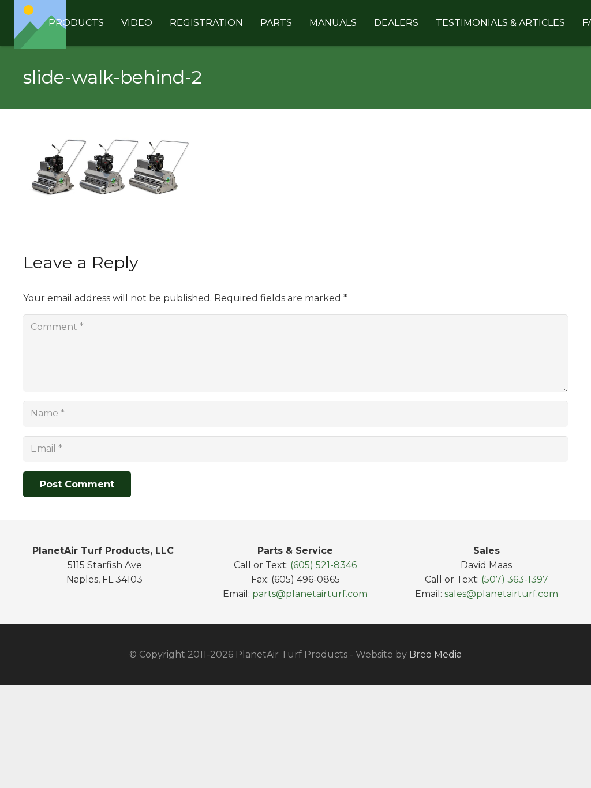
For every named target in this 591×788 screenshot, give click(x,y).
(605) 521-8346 (323, 565)
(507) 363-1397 (514, 579)
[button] (109, 23)
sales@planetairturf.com (501, 593)
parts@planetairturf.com (310, 593)
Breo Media (435, 654)
